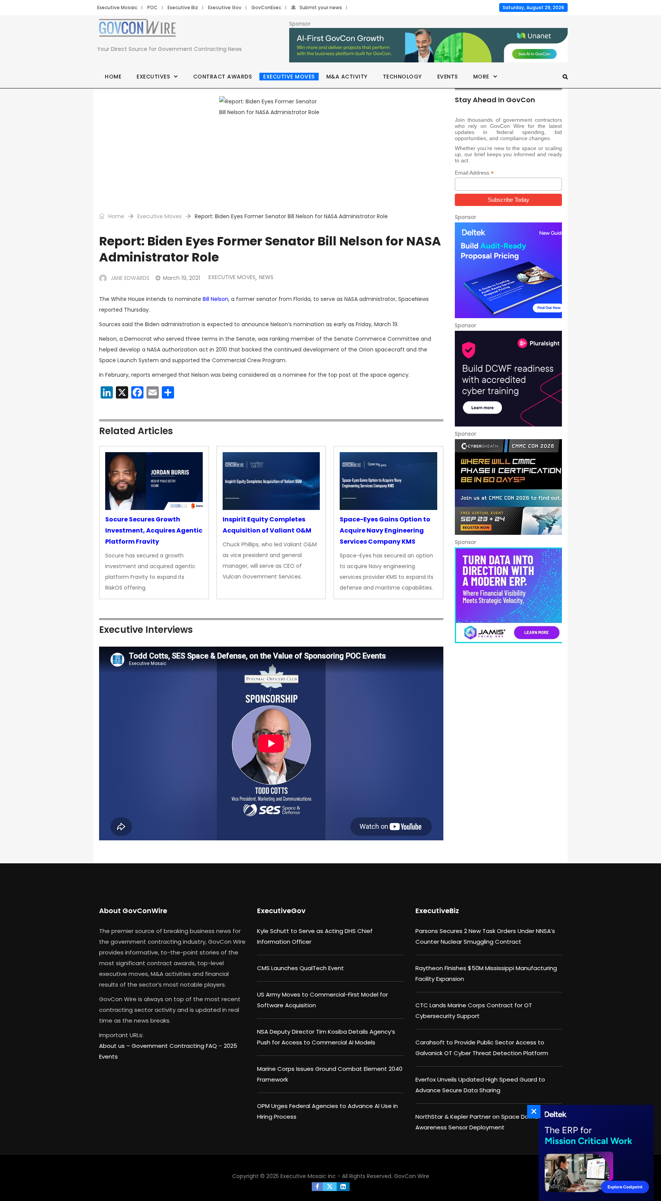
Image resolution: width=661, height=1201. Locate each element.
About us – (115, 1046)
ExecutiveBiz (437, 910)
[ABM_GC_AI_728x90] (428, 45)
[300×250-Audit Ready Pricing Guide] (508, 270)
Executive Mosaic (117, 7)
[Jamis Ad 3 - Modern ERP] (508, 595)
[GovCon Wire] (137, 29)
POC (152, 7)
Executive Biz (183, 7)
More (481, 76)
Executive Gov (224, 7)
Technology (402, 76)
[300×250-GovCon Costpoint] (594, 1153)
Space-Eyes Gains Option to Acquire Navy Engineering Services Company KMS (385, 530)
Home (113, 76)
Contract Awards (222, 76)
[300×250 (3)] (508, 378)
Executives (153, 76)
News (266, 277)
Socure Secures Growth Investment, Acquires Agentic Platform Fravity (153, 530)
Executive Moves (289, 76)
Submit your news (321, 7)
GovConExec (266, 7)
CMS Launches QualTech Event (300, 968)
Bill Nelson (215, 299)
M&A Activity (347, 76)
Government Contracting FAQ (175, 1046)
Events (447, 76)
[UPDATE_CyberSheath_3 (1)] (508, 487)
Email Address (474, 172)
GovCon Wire (411, 1176)
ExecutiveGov (281, 910)
